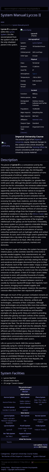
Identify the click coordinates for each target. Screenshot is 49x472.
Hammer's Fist (37, 120)
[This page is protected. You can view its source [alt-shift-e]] (29, 20)
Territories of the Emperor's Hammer (16, 456)
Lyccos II (9, 430)
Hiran (25, 428)
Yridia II (37, 430)
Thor (40, 400)
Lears (46, 420)
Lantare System (25, 407)
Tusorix (9, 442)
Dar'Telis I (9, 436)
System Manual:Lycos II (20, 25)
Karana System (40, 416)
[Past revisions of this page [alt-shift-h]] (34, 20)
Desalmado (12, 421)
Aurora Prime (7, 402)
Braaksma (9, 423)
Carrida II (13, 410)
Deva (35, 420)
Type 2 (34, 74)
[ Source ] (24, 132)
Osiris (22, 403)
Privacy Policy (5, 467)
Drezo (6, 418)
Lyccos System (37, 43)
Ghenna (27, 403)
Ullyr (44, 400)
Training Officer (38, 147)
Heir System (25, 416)
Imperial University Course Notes (24, 454)
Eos (14, 402)
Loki (40, 404)
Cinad (20, 428)
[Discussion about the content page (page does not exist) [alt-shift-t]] (8, 20)
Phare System (40, 397)
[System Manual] (2, 20)
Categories (5, 454)
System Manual (26, 390)
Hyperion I (25, 436)
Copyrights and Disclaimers (16, 470)
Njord (44, 402)
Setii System (25, 397)
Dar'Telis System (9, 433)
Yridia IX (43, 430)
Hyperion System (25, 433)
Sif (40, 402)
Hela (35, 400)
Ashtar (27, 401)
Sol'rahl (11, 418)
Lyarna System (9, 416)
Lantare (25, 410)
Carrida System (9, 407)
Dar (25, 421)
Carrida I (5, 410)
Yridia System (40, 426)
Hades (22, 401)
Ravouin (4, 421)
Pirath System (25, 426)
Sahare (40, 420)
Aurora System (9, 397)
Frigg (36, 402)
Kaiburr (40, 422)
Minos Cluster (38, 214)
